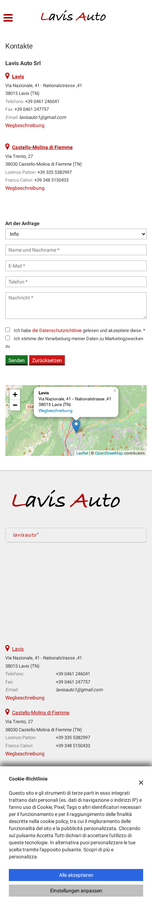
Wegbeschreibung (25, 125)
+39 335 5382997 (54, 172)
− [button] (15, 405)
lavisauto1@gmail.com (42, 117)
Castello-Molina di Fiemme (40, 712)
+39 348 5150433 (51, 180)
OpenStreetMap (109, 453)
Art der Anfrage (22, 223)
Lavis (18, 649)
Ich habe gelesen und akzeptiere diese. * (79, 330)
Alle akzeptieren (76, 875)
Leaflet (82, 453)
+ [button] (15, 394)
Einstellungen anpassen (76, 890)
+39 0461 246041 (42, 101)
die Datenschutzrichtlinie (57, 330)
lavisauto (24, 535)
